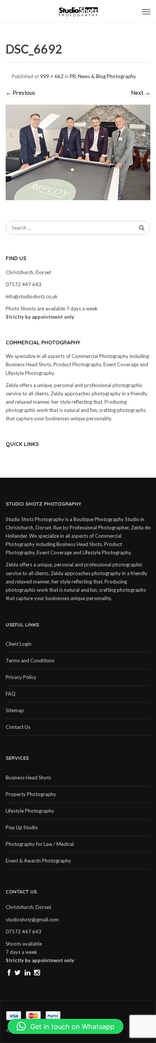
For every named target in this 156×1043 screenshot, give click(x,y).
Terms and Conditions (30, 660)
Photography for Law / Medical (40, 844)
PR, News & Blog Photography (103, 76)
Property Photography (31, 794)
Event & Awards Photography (38, 861)
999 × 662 (52, 76)
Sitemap (15, 710)
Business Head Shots (28, 778)
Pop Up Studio (22, 827)
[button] (65, 1026)
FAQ (11, 694)
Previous (20, 92)
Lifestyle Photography (30, 811)
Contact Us (18, 727)
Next (140, 92)
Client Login (18, 644)
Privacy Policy (21, 677)
